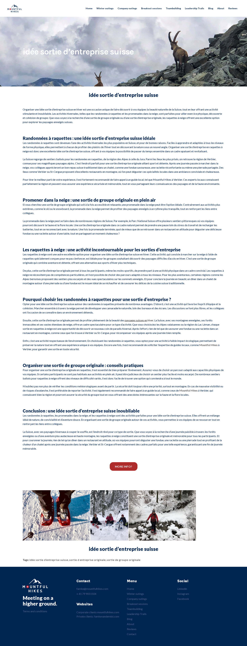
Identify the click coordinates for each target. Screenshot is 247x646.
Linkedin (182, 588)
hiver (139, 320)
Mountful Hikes (208, 345)
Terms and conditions (35, 611)
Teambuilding (135, 608)
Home (130, 588)
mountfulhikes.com (108, 612)
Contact (131, 634)
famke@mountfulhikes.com (92, 588)
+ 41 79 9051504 (86, 593)
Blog (129, 618)
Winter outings (135, 593)
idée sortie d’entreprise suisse (48, 559)
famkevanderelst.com (106, 616)
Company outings (137, 598)
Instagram (183, 593)
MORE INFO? (123, 466)
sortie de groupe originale (123, 559)
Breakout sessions (137, 603)
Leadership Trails (137, 613)
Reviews (131, 629)
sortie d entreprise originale (87, 559)
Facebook (183, 598)
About (130, 624)
